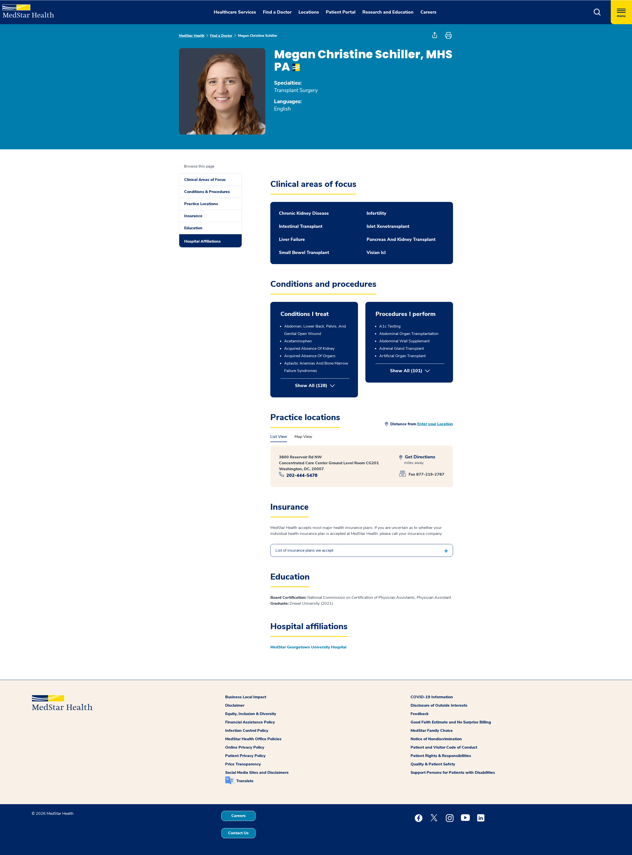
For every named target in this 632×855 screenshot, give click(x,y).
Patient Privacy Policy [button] (245, 755)
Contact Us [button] (238, 833)
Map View (303, 436)
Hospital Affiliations (202, 241)
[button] (597, 12)
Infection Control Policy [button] (246, 730)
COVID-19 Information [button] (432, 697)
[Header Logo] (26, 9)
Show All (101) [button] (417, 371)
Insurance (193, 216)
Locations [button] (308, 12)
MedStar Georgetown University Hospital (308, 647)
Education (193, 228)
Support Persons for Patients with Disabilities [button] (453, 772)
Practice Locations (201, 204)
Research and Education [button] (388, 12)
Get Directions (419, 457)
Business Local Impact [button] (245, 697)
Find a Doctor (221, 35)
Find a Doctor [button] (277, 12)
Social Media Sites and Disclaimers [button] (257, 772)
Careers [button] (428, 12)
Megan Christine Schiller (257, 35)
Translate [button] (245, 781)
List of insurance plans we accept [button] (304, 550)
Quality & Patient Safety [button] (433, 764)
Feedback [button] (420, 714)
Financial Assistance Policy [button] (250, 722)
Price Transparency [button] (243, 764)
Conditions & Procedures (207, 191)
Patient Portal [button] (341, 12)
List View (278, 436)
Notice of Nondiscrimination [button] (436, 739)
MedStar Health (191, 35)
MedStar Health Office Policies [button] (253, 739)
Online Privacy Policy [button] (244, 747)
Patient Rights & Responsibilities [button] (441, 755)
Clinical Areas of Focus (205, 179)
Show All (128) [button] (311, 386)
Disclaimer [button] (234, 705)
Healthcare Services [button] (235, 12)
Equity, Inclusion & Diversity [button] (250, 714)
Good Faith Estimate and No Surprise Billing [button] (451, 722)
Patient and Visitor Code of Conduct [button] (444, 747)
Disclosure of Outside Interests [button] (439, 705)
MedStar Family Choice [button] (432, 730)
